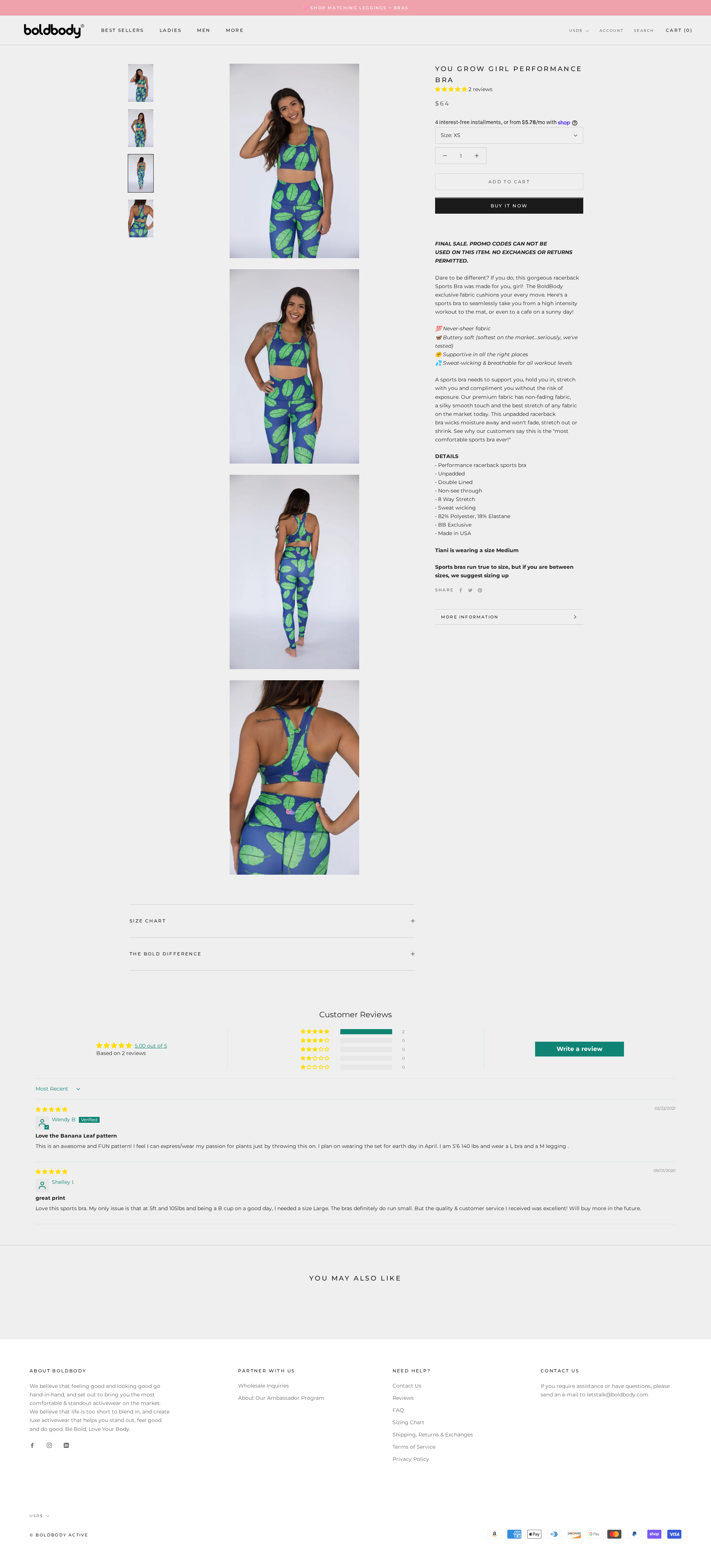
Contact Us (407, 1385)
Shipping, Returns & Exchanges (433, 1434)
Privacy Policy (411, 1459)
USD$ (576, 30)
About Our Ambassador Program (281, 1398)
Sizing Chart (408, 1422)
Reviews (403, 1398)
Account (612, 30)
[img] (51, 1109)
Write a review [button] (579, 1048)
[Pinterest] (480, 590)
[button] (451, 89)
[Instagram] (49, 1445)
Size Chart (148, 921)
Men (203, 30)
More (235, 30)
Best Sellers (122, 30)
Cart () (679, 30)
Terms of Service (414, 1446)
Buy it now (509, 206)
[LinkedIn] (66, 1445)
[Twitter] (470, 590)
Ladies (170, 30)
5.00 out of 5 (151, 1045)
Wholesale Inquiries (263, 1385)
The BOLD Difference (166, 954)
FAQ (398, 1410)
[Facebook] (460, 590)
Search (644, 30)
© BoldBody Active (59, 1535)
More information (469, 617)
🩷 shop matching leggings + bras (355, 7)
